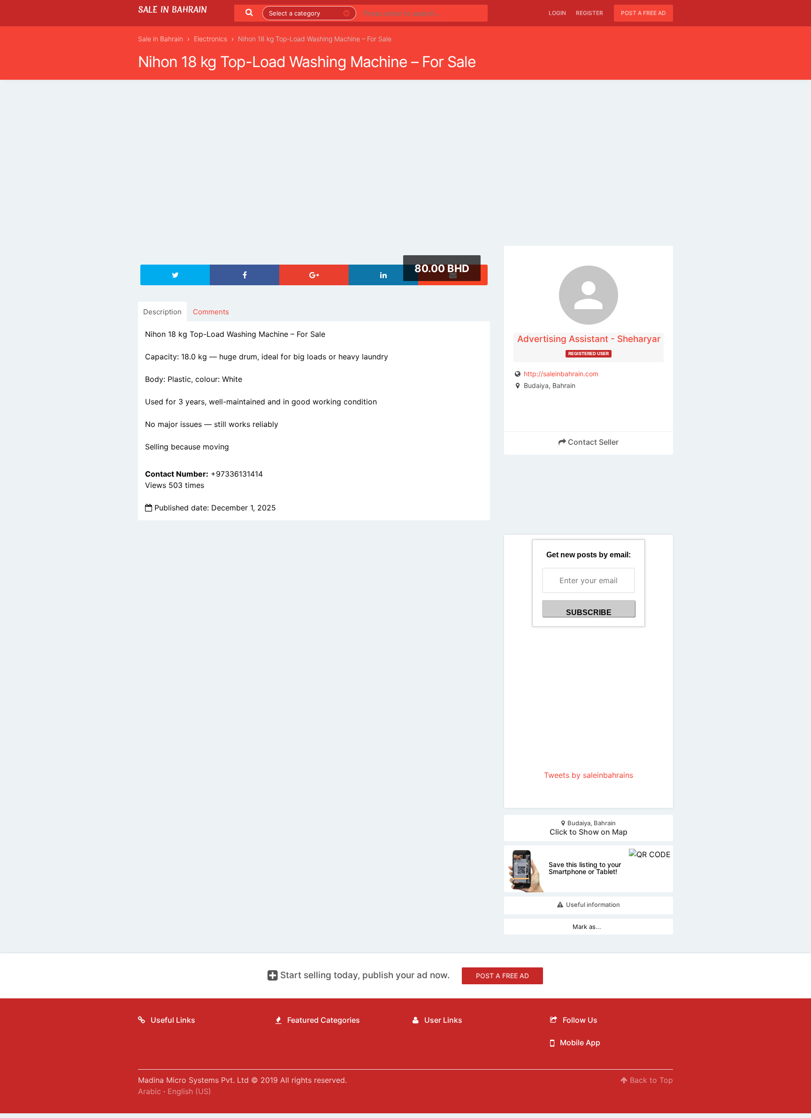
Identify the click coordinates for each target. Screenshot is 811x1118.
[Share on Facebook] (244, 275)
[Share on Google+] (314, 275)
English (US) (189, 1091)
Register (589, 12)
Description (162, 311)
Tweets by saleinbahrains (588, 775)
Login (557, 12)
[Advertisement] (405, 168)
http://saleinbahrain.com (561, 374)
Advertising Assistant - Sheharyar (588, 339)
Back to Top (650, 1080)
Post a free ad (643, 12)
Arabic (149, 1091)
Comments (211, 311)
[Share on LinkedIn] (383, 275)
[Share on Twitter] (175, 275)
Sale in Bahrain (172, 9)
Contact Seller (592, 442)
